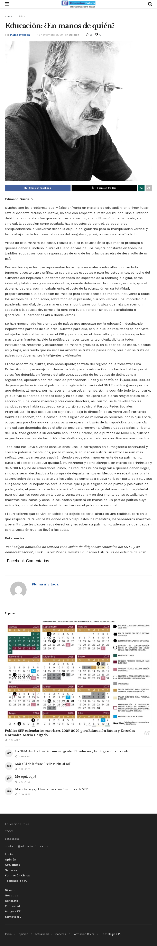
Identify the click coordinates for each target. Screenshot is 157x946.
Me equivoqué (25, 776)
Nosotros (11, 895)
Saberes (11, 870)
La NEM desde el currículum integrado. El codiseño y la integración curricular (72, 751)
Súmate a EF (14, 916)
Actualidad (12, 864)
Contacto (11, 900)
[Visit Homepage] (78, 4)
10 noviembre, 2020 (50, 34)
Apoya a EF (13, 911)
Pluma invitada (20, 34)
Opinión (20, 16)
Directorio (12, 890)
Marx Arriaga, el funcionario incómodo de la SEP (51, 789)
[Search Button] (150, 4)
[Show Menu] (7, 4)
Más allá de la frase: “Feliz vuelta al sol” (43, 764)
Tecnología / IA (16, 880)
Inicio (9, 854)
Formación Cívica (17, 875)
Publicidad (12, 906)
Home (8, 16)
